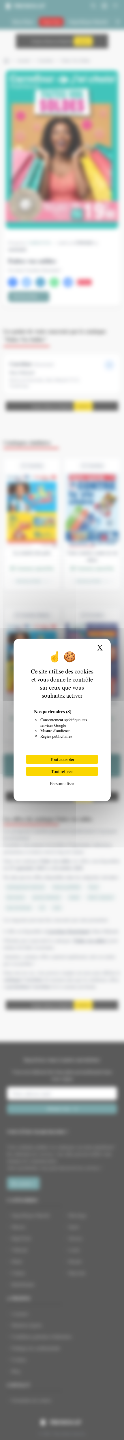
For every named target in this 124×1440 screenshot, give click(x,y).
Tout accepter (62, 759)
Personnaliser (62, 783)
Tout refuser (62, 771)
